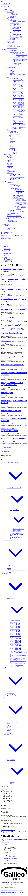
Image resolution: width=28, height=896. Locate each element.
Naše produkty (7, 155)
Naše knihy (9, 164)
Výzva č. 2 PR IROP (18, 84)
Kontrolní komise (14, 25)
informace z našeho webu (12, 839)
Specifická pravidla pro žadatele (13, 357)
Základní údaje (10, 12)
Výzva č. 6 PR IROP (18, 89)
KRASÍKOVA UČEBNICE (14, 216)
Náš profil (9, 156)
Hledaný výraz (19, 235)
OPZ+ (8, 130)
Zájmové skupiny (11, 39)
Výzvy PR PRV (14, 150)
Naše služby (10, 161)
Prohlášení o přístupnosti (7, 892)
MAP (5, 181)
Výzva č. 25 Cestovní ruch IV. (17, 663)
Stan (8, 223)
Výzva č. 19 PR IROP (18, 107)
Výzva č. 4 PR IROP (18, 87)
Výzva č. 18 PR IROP (18, 106)
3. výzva (12, 71)
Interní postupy (16, 81)
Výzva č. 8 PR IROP (18, 92)
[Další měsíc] (8, 790)
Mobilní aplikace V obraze (13, 46)
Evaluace (12, 210)
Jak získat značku (11, 171)
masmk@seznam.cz (12, 858)
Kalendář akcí (10, 42)
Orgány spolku (10, 19)
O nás (5, 9)
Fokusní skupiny (17, 63)
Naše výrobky (10, 159)
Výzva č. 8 (12, 148)
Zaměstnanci (10, 229)
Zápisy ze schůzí (17, 24)
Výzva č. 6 (12, 145)
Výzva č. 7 (12, 146)
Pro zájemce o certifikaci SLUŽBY (18, 177)
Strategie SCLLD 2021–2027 (17, 52)
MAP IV (9, 182)
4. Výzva (12, 73)
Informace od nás (11, 45)
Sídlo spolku (10, 227)
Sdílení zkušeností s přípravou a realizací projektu (18, 75)
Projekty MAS (7, 218)
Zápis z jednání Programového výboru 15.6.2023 (13, 280)
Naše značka (10, 157)
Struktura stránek (13, 890)
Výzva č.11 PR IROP (18, 96)
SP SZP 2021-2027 (11, 67)
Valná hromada (13, 20)
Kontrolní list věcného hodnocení (14, 439)
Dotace (5, 49)
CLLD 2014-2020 (11, 149)
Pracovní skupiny (14, 32)
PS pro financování (17, 189)
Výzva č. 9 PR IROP (18, 93)
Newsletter (9, 168)
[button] (15, 486)
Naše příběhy (10, 166)
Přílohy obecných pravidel (11, 349)
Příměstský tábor (14, 213)
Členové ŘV (16, 186)
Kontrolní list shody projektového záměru (9, 430)
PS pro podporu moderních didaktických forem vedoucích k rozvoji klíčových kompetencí (19, 196)
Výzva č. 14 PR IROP (18, 100)
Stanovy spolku (14, 14)
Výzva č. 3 (12, 141)
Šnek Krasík (10, 220)
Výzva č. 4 (12, 142)
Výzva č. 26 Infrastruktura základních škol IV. (19, 127)
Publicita (9, 43)
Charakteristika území (21, 55)
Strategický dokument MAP (17, 211)
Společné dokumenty (15, 136)
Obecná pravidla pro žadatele (12, 341)
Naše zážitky (10, 163)
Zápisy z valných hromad (19, 21)
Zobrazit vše (4, 456)
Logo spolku (13, 16)
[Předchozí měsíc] (1, 790)
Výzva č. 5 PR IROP (18, 88)
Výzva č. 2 (12, 139)
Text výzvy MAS (7, 317)
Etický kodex (16, 31)
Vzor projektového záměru (11, 333)
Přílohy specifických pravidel (12, 365)
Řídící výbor (13, 184)
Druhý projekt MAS (15, 134)
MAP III (9, 214)
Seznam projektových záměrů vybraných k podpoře (12, 270)
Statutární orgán (11, 228)
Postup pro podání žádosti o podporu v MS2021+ (12, 384)
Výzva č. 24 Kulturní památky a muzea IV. (18, 122)
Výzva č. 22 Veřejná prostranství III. (18, 115)
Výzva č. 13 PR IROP (18, 99)
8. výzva (15, 152)
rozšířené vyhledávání (6, 238)
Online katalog (10, 167)
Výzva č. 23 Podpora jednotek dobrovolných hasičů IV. (18, 119)
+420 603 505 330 (10, 856)
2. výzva (12, 70)
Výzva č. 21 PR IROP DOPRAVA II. (18, 112)
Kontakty (6, 225)
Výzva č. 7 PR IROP (18, 91)
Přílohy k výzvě (7, 393)
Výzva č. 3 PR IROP (18, 85)
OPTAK (9, 135)
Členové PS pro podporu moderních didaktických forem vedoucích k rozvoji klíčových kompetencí (21, 202)
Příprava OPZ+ (14, 131)
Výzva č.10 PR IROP (18, 95)
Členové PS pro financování (20, 191)
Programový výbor (14, 23)
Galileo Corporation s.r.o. (13, 884)
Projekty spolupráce (12, 221)
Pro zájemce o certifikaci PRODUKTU (16, 175)
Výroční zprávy (14, 38)
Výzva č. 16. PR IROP (18, 103)
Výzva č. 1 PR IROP (18, 82)
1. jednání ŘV (16, 185)
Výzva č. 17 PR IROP (18, 105)
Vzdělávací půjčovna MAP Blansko (15, 217)
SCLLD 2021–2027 (18, 64)
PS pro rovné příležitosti (19, 206)
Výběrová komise (14, 28)
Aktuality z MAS (11, 41)
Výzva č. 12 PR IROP (18, 98)
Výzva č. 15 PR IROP (18, 102)
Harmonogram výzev (18, 80)
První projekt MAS (14, 132)
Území (8, 170)
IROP (14, 66)
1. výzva (12, 68)
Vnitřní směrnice (14, 35)
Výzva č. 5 (12, 143)
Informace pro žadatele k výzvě (13, 309)
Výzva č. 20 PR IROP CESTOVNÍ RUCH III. (19, 109)
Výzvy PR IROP (14, 78)
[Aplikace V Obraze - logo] (8, 830)
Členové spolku (11, 17)
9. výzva (15, 153)
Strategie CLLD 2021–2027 (14, 50)
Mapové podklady (20, 56)
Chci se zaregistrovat (6, 842)
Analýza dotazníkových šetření (17, 534)
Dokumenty (10, 173)
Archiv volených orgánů (16, 37)
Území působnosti (14, 13)
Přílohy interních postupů (11, 411)
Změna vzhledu (4, 890)
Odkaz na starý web (12, 48)
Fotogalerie (6, 224)
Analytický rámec (17, 53)
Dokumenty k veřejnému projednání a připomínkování (20, 58)
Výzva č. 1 (12, 138)
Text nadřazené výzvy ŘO (11, 325)
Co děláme (9, 10)
